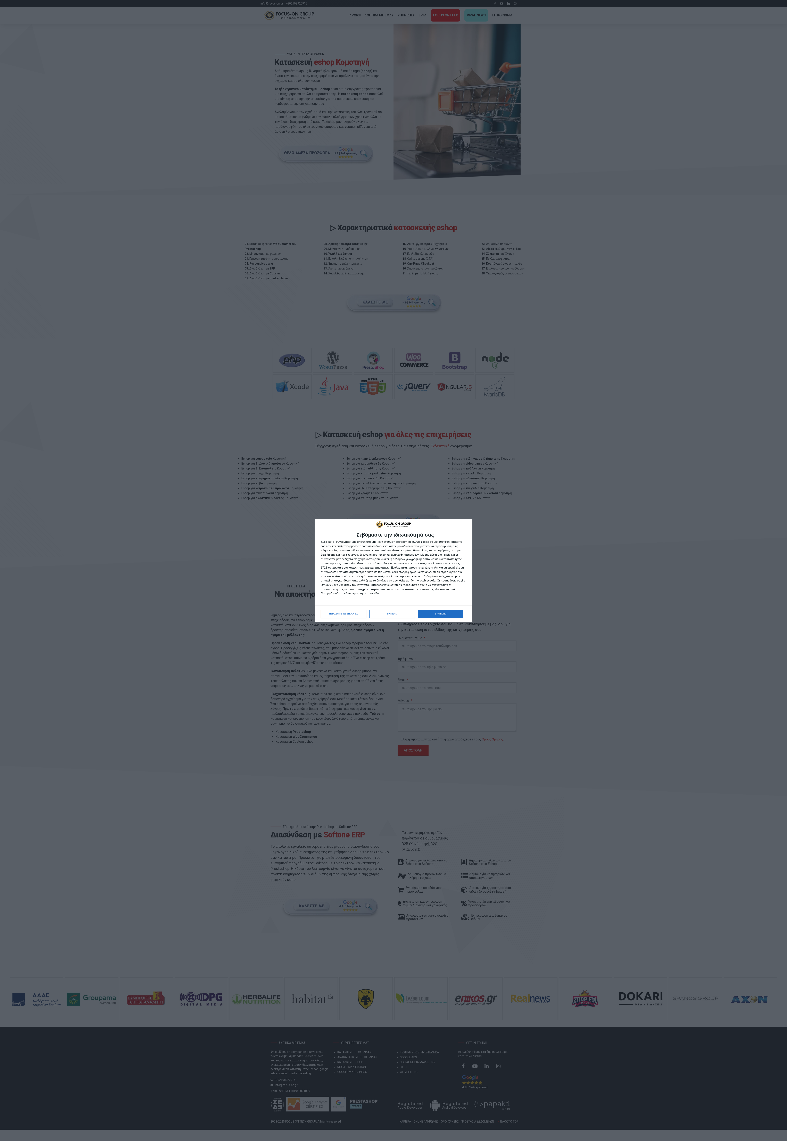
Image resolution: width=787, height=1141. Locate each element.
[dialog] (393, 570)
